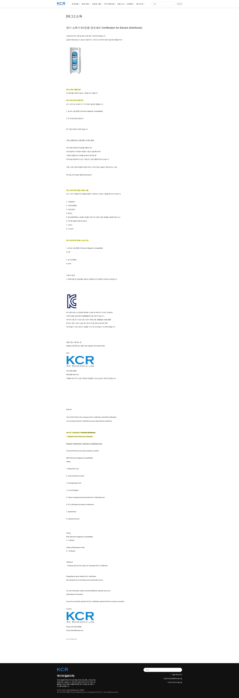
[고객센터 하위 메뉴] (133, 3)
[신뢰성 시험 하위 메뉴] (101, 3)
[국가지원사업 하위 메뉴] (115, 3)
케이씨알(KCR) (65, 675)
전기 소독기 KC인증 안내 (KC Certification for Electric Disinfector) (104, 27)
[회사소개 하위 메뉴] (143, 3)
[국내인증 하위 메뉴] (79, 3)
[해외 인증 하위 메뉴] (89, 3)
